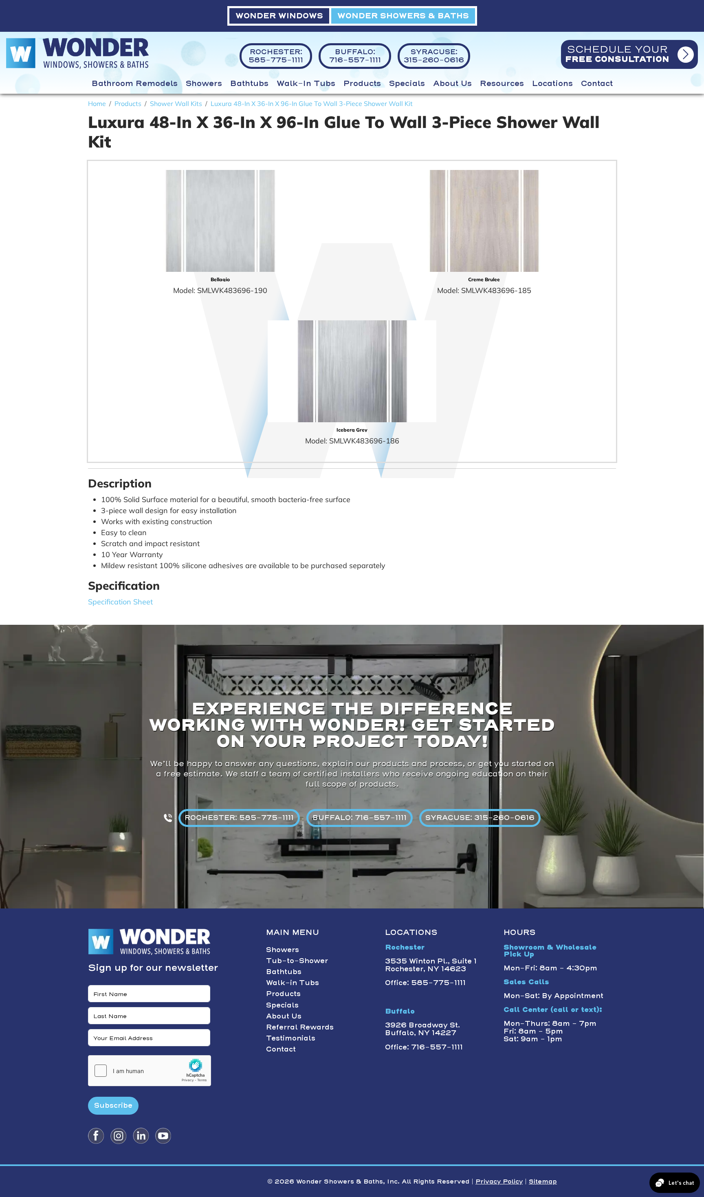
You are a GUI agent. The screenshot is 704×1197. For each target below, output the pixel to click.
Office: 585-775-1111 (425, 983)
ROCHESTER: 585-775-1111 (239, 817)
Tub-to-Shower (297, 961)
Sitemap (543, 1181)
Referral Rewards (300, 1027)
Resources (502, 83)
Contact (597, 83)
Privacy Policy (499, 1181)
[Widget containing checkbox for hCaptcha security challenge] (149, 1070)
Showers (204, 83)
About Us (452, 83)
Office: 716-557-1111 (424, 1047)
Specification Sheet (120, 601)
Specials (407, 83)
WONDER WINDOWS (279, 15)
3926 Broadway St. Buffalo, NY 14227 (422, 1029)
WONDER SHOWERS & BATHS (403, 15)
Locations (552, 83)
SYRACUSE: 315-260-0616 (480, 817)
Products (362, 83)
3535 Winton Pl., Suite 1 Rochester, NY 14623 (431, 965)
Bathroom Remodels (135, 83)
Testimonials (290, 1038)
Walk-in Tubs (306, 83)
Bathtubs (249, 83)
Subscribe (113, 1105)
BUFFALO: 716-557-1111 (359, 817)
